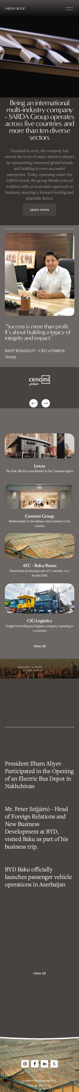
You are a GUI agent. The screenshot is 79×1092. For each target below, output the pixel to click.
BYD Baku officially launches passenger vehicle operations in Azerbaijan (38, 876)
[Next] (46, 403)
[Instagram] (25, 1064)
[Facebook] (35, 1064)
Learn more (39, 209)
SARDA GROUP (15, 8)
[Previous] (33, 403)
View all (39, 646)
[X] (54, 1064)
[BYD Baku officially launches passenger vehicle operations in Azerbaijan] (39, 859)
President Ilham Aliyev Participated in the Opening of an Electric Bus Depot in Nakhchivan (39, 774)
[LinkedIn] (44, 1064)
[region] (39, 387)
